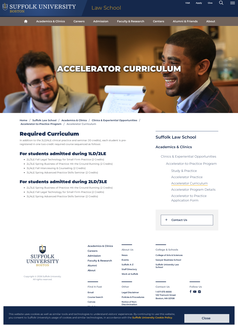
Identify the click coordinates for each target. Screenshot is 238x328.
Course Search (95, 297)
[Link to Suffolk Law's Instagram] (199, 292)
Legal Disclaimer (130, 292)
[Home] (25, 21)
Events (125, 260)
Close (206, 318)
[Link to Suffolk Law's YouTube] (194, 292)
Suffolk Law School (44, 120)
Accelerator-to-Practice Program (41, 124)
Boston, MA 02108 (165, 298)
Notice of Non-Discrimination (129, 303)
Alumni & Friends (185, 21)
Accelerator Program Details (193, 190)
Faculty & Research (130, 21)
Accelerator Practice (187, 177)
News (125, 255)
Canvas (91, 301)
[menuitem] (25, 21)
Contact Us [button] (179, 220)
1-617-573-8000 (164, 291)
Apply (199, 3)
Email (91, 292)
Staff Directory (129, 269)
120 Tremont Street (166, 295)
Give (210, 3)
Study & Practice (184, 171)
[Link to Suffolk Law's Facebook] (190, 292)
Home (23, 120)
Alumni (92, 265)
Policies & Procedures (133, 297)
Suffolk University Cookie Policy (152, 317)
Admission (100, 21)
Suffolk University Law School (167, 265)
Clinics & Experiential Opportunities (114, 120)
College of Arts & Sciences (169, 255)
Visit (187, 3)
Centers (158, 21)
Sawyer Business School (168, 260)
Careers (79, 21)
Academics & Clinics (50, 21)
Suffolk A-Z (127, 264)
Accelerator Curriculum (189, 183)
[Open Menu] (232, 3)
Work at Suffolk (130, 274)
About (210, 21)
